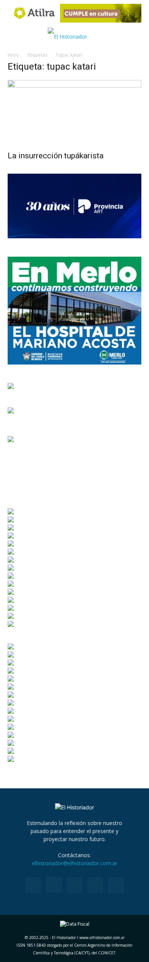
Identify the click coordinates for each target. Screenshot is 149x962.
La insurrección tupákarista (56, 155)
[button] (12, 36)
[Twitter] (95, 885)
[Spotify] (74, 885)
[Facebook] (33, 885)
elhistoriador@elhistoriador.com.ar (74, 863)
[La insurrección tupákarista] (74, 113)
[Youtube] (115, 885)
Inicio (13, 55)
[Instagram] (54, 884)
